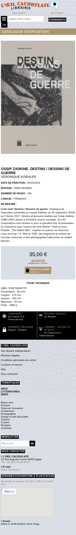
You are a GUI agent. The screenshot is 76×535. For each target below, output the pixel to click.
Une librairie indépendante (15, 350)
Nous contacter (9, 373)
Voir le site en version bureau (20, 528)
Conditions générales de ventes (18, 360)
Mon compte (19, 13)
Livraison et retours (11, 364)
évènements (57, 19)
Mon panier (57, 13)
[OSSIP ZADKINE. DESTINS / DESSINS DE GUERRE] (38, 154)
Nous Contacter (10, 469)
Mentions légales (10, 355)
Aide (3, 369)
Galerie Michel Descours (17, 533)
